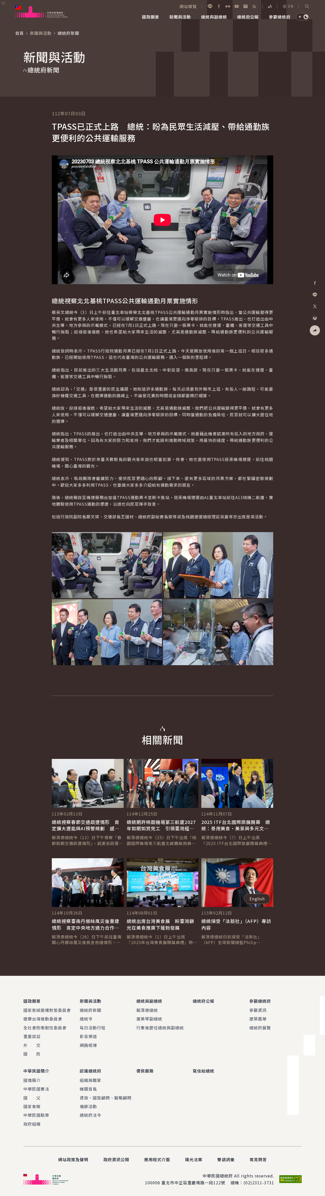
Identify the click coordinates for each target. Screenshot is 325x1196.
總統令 (86, 1019)
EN (291, 6)
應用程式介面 (157, 1159)
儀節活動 (88, 1106)
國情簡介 (32, 1080)
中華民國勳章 (36, 1115)
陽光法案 (193, 1159)
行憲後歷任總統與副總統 (160, 1028)
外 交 (32, 1045)
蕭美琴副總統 (149, 1019)
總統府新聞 (90, 1010)
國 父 (32, 1098)
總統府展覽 (260, 1028)
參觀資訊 (258, 1010)
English (257, 899)
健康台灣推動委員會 (42, 1019)
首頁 (19, 33)
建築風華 (258, 1019)
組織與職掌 (90, 1080)
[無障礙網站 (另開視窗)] (290, 1179)
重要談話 (32, 1036)
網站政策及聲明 (73, 1159)
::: (3, 3)
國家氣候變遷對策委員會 (47, 1010)
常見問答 (258, 1159)
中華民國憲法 (36, 1089)
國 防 (32, 1054)
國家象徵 (32, 1106)
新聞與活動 (41, 33)
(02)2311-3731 (258, 1182)
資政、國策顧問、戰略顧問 (106, 1098)
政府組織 (32, 1124)
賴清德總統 (147, 1010)
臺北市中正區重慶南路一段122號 (193, 1182)
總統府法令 (90, 1115)
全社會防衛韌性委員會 (45, 1028)
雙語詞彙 (226, 1159)
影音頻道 (88, 1036)
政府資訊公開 (116, 1159)
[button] (307, 6)
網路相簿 (88, 1045)
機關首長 (88, 1089)
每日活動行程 (93, 1028)
